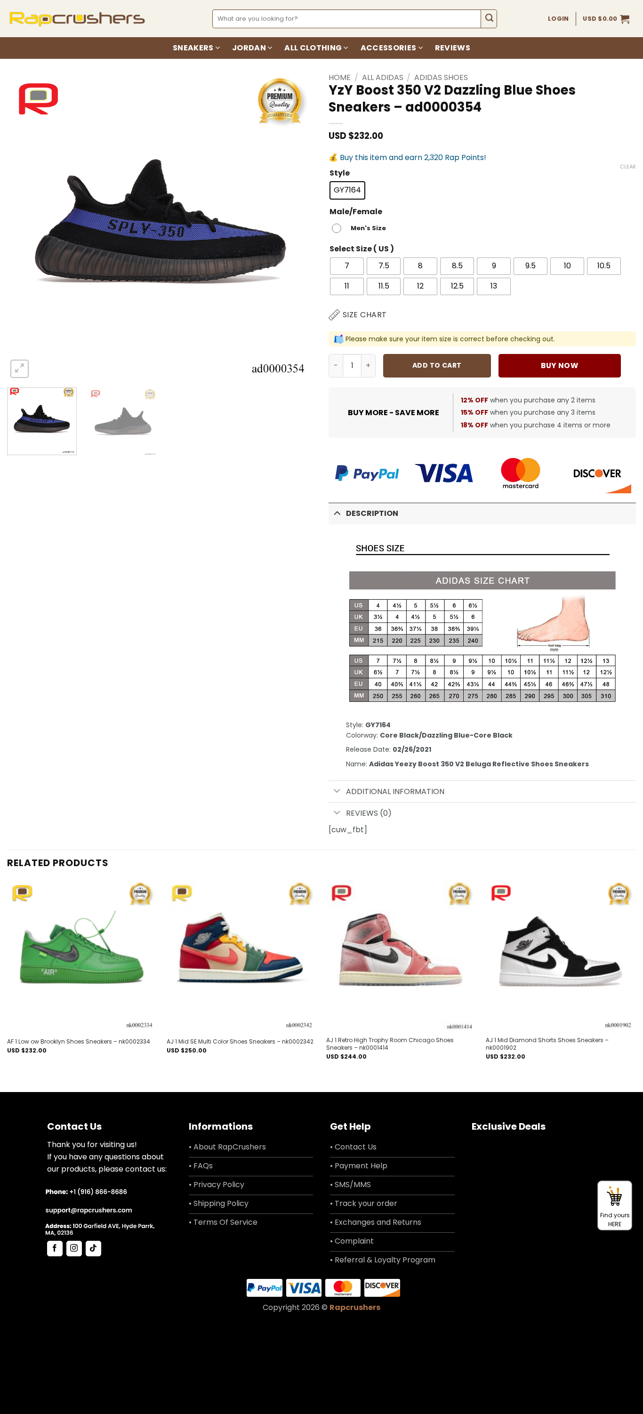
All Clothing (313, 47)
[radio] (347, 190)
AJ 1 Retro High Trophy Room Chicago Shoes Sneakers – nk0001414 (390, 1043)
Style (340, 173)
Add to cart (437, 365)
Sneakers (193, 47)
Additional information (395, 791)
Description (372, 513)
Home (340, 77)
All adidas (382, 77)
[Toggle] (337, 513)
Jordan (249, 47)
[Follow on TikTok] (93, 1249)
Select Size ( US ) (362, 249)
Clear (628, 166)
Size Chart (365, 314)
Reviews (452, 47)
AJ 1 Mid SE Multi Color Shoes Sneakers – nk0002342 (240, 1041)
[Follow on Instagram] (74, 1249)
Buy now (559, 365)
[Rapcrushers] (77, 19)
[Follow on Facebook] (55, 1249)
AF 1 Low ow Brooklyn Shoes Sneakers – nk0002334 (78, 1041)
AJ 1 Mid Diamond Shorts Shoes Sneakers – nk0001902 (547, 1043)
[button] (606, 18)
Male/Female (356, 212)
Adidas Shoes (441, 77)
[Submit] (489, 18)
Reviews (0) (369, 813)
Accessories (389, 47)
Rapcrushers (355, 1307)
